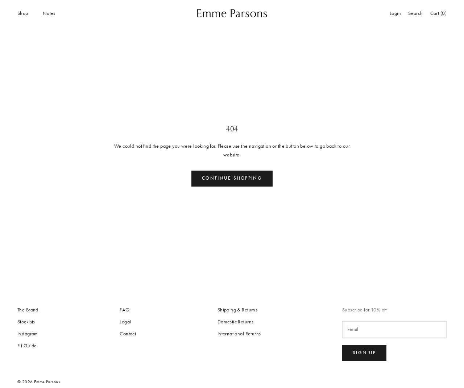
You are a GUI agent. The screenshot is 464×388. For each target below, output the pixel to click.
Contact (128, 334)
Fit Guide (27, 346)
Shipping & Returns (238, 310)
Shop (22, 13)
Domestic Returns (236, 322)
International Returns (239, 334)
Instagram (27, 334)
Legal (125, 322)
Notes (49, 13)
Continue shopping (232, 178)
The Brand (27, 310)
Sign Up (364, 353)
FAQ (124, 310)
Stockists (26, 322)
